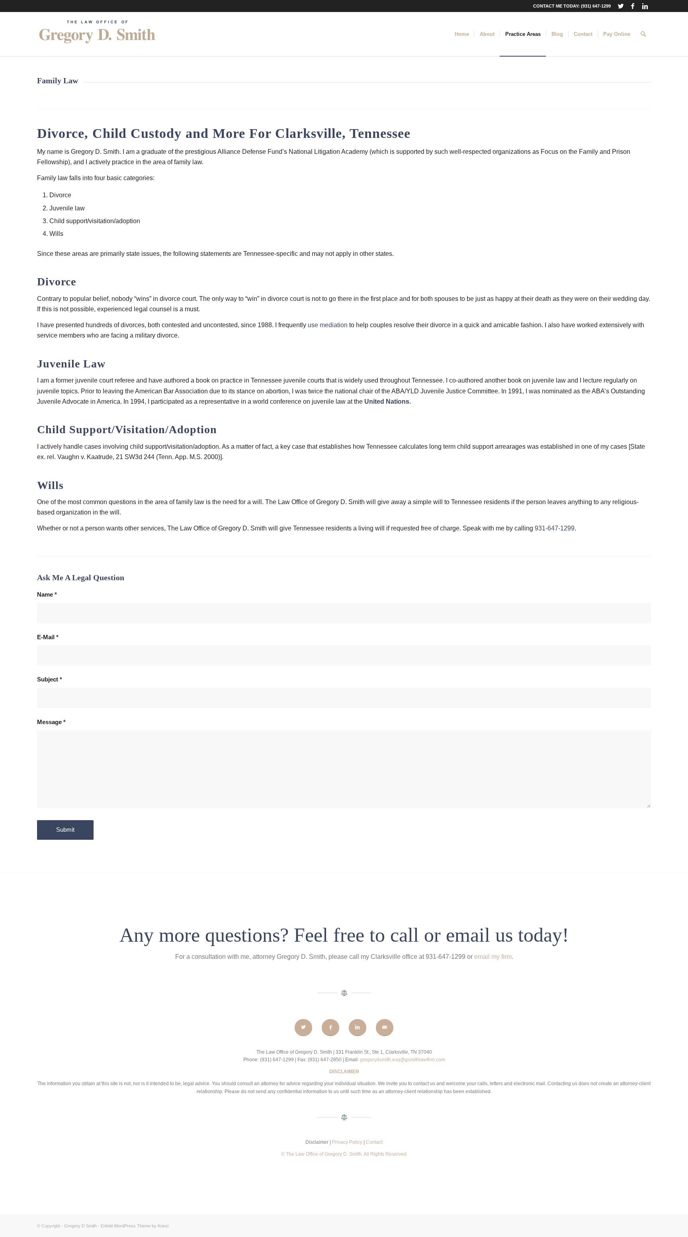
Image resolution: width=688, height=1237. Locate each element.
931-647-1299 (555, 528)
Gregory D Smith (80, 1225)
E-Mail (48, 637)
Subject (49, 679)
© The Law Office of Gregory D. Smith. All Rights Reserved (344, 1154)
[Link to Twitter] (621, 6)
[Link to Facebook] (633, 6)
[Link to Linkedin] (645, 6)
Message (51, 722)
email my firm (493, 956)
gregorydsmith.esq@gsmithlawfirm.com (402, 1059)
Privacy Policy (348, 1142)
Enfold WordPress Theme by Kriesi (134, 1225)
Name (47, 594)
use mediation (328, 325)
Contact (374, 1142)
